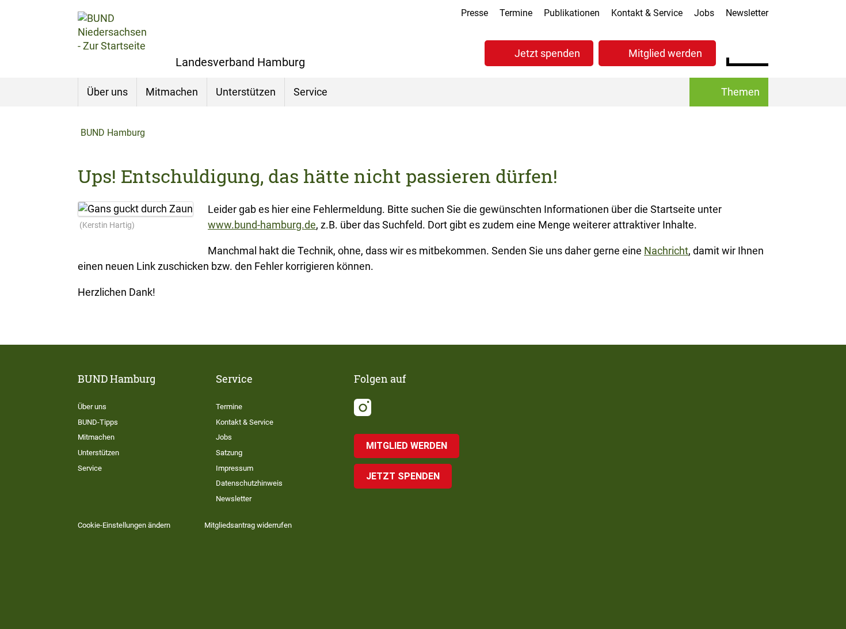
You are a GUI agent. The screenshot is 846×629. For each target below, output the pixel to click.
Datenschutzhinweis (249, 483)
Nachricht (666, 251)
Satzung (229, 452)
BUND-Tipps (98, 422)
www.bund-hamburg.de (262, 225)
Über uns (107, 92)
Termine (516, 12)
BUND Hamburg (113, 132)
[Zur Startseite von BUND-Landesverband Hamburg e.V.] (112, 39)
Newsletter (747, 12)
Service (310, 92)
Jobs (704, 12)
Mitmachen (172, 92)
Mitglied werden (665, 53)
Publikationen (572, 12)
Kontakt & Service (647, 12)
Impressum (234, 468)
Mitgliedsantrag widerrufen (248, 525)
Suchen (759, 52)
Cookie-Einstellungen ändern (124, 525)
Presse (474, 12)
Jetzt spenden (547, 53)
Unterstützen (246, 92)
